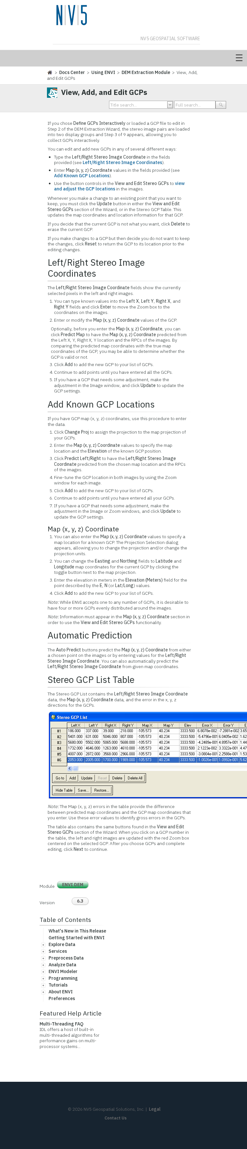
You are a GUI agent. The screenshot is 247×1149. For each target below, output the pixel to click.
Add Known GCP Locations (81, 176)
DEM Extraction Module (146, 72)
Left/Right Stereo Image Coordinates (122, 162)
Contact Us (116, 1118)
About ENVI (61, 992)
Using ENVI (103, 72)
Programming (63, 978)
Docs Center (72, 72)
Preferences (62, 998)
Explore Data (62, 944)
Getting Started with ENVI (77, 938)
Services (58, 951)
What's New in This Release (77, 931)
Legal (154, 1109)
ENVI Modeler (63, 971)
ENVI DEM (72, 884)
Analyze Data (62, 965)
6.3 (80, 901)
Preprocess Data (66, 958)
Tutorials (58, 985)
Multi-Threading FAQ (61, 1024)
